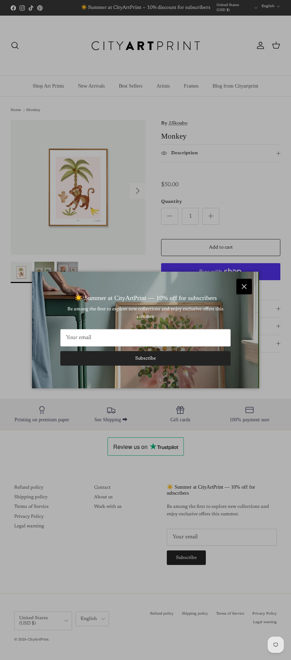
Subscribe (145, 358)
